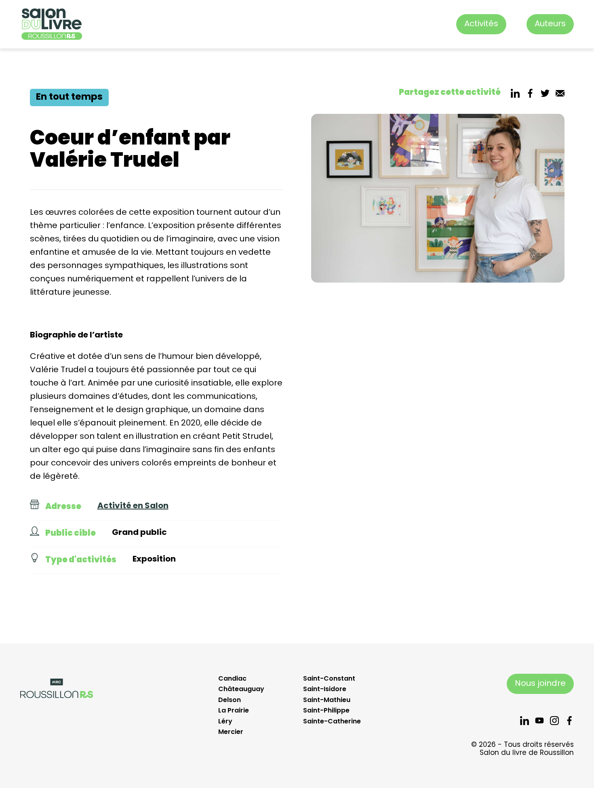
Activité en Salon (133, 506)
